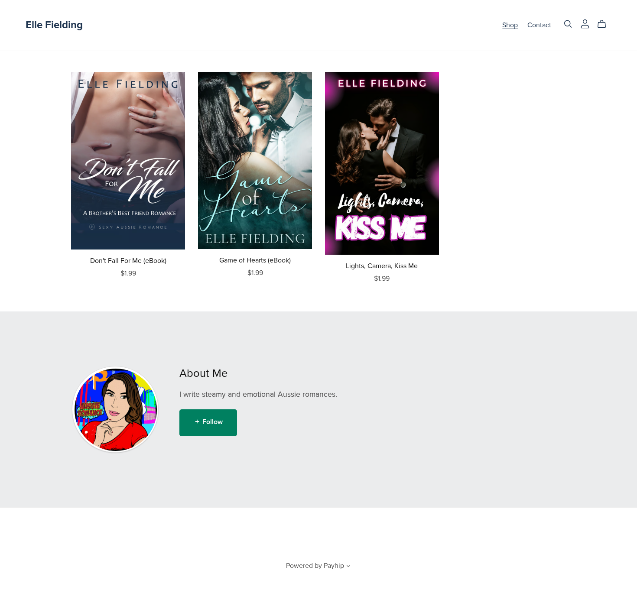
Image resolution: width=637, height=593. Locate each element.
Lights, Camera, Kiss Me (382, 266)
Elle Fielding (54, 25)
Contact (539, 25)
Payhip (334, 565)
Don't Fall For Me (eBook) (128, 260)
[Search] (568, 24)
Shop (510, 25)
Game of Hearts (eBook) (255, 260)
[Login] (585, 23)
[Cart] (605, 24)
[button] (348, 567)
